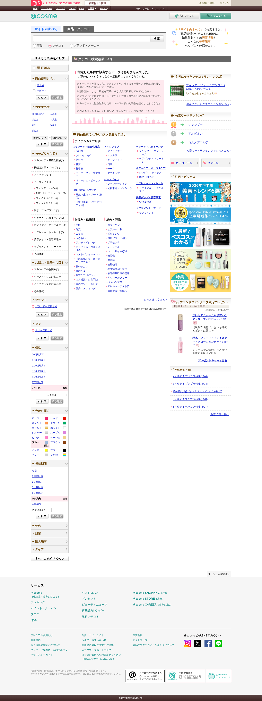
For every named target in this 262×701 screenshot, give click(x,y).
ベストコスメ (158, 8)
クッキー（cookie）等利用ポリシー (50, 650)
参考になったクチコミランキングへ (207, 104)
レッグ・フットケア (150, 172)
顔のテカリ (82, 266)
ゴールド (39, 428)
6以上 (35, 130)
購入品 (40, 85)
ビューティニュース (94, 604)
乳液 (78, 164)
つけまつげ (145, 201)
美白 (78, 224)
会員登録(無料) (207, 3)
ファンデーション (117, 183)
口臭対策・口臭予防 (87, 279)
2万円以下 (49, 388)
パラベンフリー (116, 282)
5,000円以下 (39, 376)
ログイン (224, 3)
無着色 (111, 255)
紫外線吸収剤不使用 (118, 273)
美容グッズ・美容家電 (148, 197)
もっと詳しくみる (154, 299)
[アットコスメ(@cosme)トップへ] (44, 17)
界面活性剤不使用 (117, 269)
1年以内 (49, 498)
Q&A (81, 8)
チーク (111, 168)
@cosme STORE (149, 598)
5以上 (53, 125)
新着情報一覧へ (219, 414)
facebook (208, 643)
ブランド (60, 8)
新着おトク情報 (97, 3)
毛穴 (78, 229)
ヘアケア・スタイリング (149, 146)
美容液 (79, 168)
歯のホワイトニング (87, 283)
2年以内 (36, 504)
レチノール (113, 246)
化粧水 (79, 159)
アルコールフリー (117, 277)
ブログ (72, 8)
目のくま (81, 270)
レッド (58, 419)
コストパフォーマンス (88, 254)
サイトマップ (140, 640)
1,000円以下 (39, 360)
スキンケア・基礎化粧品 (86, 146)
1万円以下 (37, 382)
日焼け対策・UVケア (84, 190)
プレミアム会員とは (42, 635)
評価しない (38, 113)
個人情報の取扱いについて (45, 645)
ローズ (39, 419)
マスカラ (112, 155)
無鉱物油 (112, 264)
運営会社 (137, 635)
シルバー (39, 433)
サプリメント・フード (148, 208)
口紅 (109, 164)
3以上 (53, 119)
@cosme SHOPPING (151, 592)
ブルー (40, 444)
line (218, 643)
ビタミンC (113, 233)
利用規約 (36, 640)
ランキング (46, 8)
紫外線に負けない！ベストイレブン (197, 391)
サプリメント (146, 212)
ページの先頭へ (220, 574)
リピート (41, 90)
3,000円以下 (39, 371)
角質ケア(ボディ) (85, 275)
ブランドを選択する (46, 306)
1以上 (53, 113)
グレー (39, 455)
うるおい (81, 238)
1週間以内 (37, 476)
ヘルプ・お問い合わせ (94, 640)
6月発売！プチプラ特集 (190, 399)
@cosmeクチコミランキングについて (153, 645)
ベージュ (58, 438)
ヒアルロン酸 (114, 229)
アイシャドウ (114, 159)
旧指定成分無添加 (117, 290)
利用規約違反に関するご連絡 (98, 645)
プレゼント (89, 598)
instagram (187, 643)
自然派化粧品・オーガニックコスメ (88, 260)
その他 (58, 455)
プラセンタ (113, 242)
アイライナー (114, 151)
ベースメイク (111, 179)
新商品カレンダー (93, 610)
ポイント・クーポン (43, 608)
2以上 (35, 119)
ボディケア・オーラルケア (151, 168)
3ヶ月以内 (37, 487)
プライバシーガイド (42, 654)
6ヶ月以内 (37, 492)
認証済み (50, 67)
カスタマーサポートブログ (96, 650)
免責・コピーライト (93, 635)
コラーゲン (113, 224)
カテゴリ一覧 (142, 8)
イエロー (39, 451)
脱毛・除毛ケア (147, 177)
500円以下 (38, 354)
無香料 (111, 260)
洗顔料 (79, 151)
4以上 (35, 125)
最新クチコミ (90, 616)
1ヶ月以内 (37, 481)
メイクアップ (111, 146)
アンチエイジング (85, 242)
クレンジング (83, 155)
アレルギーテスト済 (118, 286)
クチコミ (58, 45)
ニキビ (79, 233)
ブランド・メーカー (86, 45)
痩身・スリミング (85, 288)
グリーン (58, 423)
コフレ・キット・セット (149, 183)
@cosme (45, 594)
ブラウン (58, 443)
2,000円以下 (39, 365)
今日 (34, 470)
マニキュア (113, 173)
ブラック (58, 451)
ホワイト (58, 428)
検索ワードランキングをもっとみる (207, 150)
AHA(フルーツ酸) (116, 238)
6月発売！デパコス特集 (190, 406)
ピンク (39, 438)
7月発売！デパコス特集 (190, 376)
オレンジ (39, 423)
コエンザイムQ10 (117, 251)
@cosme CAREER (153, 604)
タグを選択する (43, 330)
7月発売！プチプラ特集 (190, 383)
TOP (35, 8)
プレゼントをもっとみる (212, 360)
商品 (40, 45)
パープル (58, 433)
